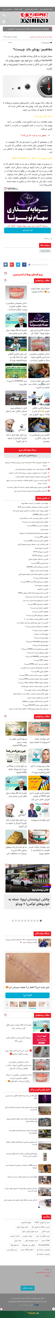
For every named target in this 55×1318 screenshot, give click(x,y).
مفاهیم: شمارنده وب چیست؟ (39, 608)
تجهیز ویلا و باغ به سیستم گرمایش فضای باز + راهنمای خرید (23, 1131)
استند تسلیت (15, 1236)
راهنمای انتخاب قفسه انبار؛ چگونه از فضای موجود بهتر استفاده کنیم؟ (22, 1120)
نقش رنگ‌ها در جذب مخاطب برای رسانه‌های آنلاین (33, 544)
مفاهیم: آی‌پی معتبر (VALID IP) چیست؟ (35, 705)
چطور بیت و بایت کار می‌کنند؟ (33, 135)
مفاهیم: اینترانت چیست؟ (40, 630)
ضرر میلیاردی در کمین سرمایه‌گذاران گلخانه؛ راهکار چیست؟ (21, 1143)
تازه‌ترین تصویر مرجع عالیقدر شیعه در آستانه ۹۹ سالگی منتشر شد (27, 487)
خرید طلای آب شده (43, 1236)
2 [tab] (37, 921)
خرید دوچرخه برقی (31, 1240)
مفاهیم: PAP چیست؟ (41, 537)
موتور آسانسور (26, 1222)
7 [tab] (22, 921)
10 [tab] (13, 921)
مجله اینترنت (45, 250)
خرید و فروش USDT (42, 1222)
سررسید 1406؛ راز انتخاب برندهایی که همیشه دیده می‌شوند (21, 1166)
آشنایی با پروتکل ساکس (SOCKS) (37, 567)
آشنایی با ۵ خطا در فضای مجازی (38, 559)
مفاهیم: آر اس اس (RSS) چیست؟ (37, 526)
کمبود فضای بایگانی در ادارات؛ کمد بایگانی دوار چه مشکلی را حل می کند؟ (21, 1155)
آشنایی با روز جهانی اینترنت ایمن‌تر (37, 698)
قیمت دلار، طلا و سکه (43, 1272)
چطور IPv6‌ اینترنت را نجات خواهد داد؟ (36, 690)
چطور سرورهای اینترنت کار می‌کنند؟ (37, 653)
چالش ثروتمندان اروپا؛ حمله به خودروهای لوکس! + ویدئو (29, 902)
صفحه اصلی (48, 37)
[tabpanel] (27, 885)
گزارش (32, 37)
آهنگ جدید (45, 1240)
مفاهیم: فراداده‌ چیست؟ (40, 578)
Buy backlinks (44, 1245)
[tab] (27, 450)
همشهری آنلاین (34, 18)
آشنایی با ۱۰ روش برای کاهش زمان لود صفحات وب (32, 623)
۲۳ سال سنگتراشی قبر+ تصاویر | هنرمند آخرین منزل (30, 491)
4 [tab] (31, 921)
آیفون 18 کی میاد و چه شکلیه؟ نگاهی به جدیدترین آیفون (21, 1097)
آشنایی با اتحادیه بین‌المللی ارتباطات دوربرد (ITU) (33, 507)
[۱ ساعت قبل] (44, 1099)
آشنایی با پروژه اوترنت (41, 548)
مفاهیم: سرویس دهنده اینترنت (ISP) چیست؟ (33, 675)
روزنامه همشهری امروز (46, 9)
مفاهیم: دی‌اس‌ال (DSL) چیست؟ (38, 604)
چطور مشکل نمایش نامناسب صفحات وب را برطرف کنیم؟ (30, 694)
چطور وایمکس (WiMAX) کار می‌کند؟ (36, 656)
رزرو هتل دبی (12, 1249)
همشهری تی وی (7, 9)
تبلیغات (47, 1275)
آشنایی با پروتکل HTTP (40, 552)
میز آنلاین (39, 37)
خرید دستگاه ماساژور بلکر (40, 1227)
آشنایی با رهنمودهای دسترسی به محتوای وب (34, 668)
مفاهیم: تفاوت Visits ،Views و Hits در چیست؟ (33, 683)
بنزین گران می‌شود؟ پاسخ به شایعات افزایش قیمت (31, 477)
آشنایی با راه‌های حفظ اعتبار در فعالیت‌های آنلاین (33, 574)
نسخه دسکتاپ (27, 1288)
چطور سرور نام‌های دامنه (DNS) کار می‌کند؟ (34, 649)
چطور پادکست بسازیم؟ (41, 634)
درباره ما (47, 1269)
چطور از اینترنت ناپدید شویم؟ (39, 570)
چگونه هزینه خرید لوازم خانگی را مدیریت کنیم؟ (22, 1177)
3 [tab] (34, 921)
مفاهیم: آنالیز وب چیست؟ (40, 612)
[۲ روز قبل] (44, 1134)
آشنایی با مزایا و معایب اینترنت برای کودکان (34, 686)
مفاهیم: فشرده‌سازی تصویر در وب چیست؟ (35, 522)
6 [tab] (25, 921)
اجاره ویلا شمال (22, 1227)
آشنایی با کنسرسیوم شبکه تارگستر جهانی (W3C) (33, 593)
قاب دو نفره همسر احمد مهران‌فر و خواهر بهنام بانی (31, 469)
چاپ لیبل (18, 1240)
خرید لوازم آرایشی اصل (30, 1231)
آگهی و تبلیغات (18, 9)
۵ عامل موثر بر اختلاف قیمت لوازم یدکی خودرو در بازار (20, 1200)
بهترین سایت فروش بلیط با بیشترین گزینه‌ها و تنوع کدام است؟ (21, 1108)
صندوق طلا (15, 1245)
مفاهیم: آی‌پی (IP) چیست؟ (39, 671)
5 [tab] (28, 921)
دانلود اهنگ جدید (27, 1249)
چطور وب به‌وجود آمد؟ (41, 585)
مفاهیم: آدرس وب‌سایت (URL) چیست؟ (36, 541)
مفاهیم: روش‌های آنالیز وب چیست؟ (37, 615)
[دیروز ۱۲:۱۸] (44, 1122)
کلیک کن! (27, 995)
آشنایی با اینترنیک (42, 589)
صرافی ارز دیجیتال (28, 1245)
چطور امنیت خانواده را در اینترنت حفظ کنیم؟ (34, 503)
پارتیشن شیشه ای (43, 1249)
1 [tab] (40, 921)
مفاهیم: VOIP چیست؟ (41, 660)
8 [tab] (19, 921)
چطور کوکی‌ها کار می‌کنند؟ (40, 645)
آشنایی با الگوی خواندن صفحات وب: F (36, 619)
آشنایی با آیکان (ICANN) (40, 514)
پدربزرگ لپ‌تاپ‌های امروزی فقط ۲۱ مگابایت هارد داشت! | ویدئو (28, 709)
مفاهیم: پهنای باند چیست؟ (32, 49)
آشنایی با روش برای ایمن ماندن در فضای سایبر (33, 518)
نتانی (47, 29)
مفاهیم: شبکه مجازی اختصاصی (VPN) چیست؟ (33, 679)
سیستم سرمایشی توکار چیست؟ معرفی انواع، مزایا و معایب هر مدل (21, 1189)
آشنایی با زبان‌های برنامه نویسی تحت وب (35, 600)
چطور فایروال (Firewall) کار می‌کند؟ (37, 641)
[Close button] (53, 1309)
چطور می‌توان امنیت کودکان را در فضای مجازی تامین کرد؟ (30, 511)
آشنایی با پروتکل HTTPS (40, 555)
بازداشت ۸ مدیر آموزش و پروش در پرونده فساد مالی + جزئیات (28, 473)
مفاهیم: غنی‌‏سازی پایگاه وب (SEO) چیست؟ (34, 582)
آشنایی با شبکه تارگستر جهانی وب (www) (35, 701)
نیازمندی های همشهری (31, 9)
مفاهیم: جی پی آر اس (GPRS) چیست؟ (36, 664)
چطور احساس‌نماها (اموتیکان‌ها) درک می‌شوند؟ (33, 533)
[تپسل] (5, 188)
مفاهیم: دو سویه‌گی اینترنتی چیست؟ (36, 626)
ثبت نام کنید (28, 230)
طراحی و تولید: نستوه (26, 1305)
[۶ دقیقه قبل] (27, 878)
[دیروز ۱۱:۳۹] (44, 943)
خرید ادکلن (46, 1231)
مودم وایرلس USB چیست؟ (39, 563)
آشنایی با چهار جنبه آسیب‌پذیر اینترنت (36, 597)
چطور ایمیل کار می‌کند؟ (41, 638)
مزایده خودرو (27, 1236)
